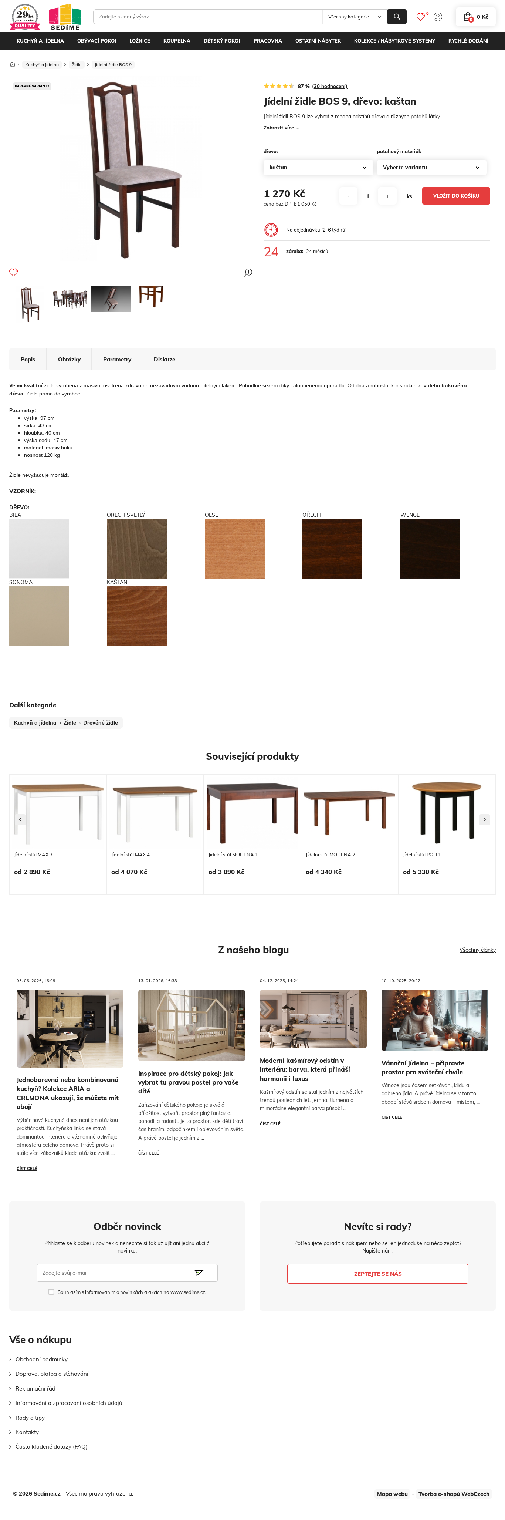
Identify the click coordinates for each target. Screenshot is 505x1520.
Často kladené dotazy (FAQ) (52, 1446)
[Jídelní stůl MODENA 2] (349, 813)
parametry (117, 359)
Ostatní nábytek (318, 41)
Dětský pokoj (222, 41)
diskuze (164, 359)
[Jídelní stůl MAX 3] (58, 813)
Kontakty (27, 1432)
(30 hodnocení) (330, 86)
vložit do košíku (456, 196)
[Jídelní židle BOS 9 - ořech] (29, 304)
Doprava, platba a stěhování (52, 1373)
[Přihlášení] (438, 16)
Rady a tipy (30, 1417)
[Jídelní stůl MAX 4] (155, 813)
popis (28, 359)
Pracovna (268, 41)
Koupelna (176, 41)
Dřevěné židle (100, 722)
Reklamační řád (35, 1388)
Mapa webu (392, 1493)
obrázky (69, 359)
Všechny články (478, 950)
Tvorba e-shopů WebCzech (453, 1493)
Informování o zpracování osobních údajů (69, 1402)
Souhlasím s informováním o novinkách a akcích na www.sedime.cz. (132, 1292)
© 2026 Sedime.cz (37, 1493)
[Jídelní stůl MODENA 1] (252, 813)
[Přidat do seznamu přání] (13, 272)
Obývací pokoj (96, 41)
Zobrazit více (279, 128)
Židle (77, 64)
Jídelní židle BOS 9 (113, 64)
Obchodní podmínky (42, 1359)
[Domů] (12, 62)
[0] (421, 17)
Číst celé (27, 1168)
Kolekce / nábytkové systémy (394, 41)
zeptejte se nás (378, 1273)
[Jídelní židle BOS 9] (70, 299)
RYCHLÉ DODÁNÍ (468, 41)
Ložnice (140, 41)
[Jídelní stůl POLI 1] (446, 813)
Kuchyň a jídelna (40, 41)
